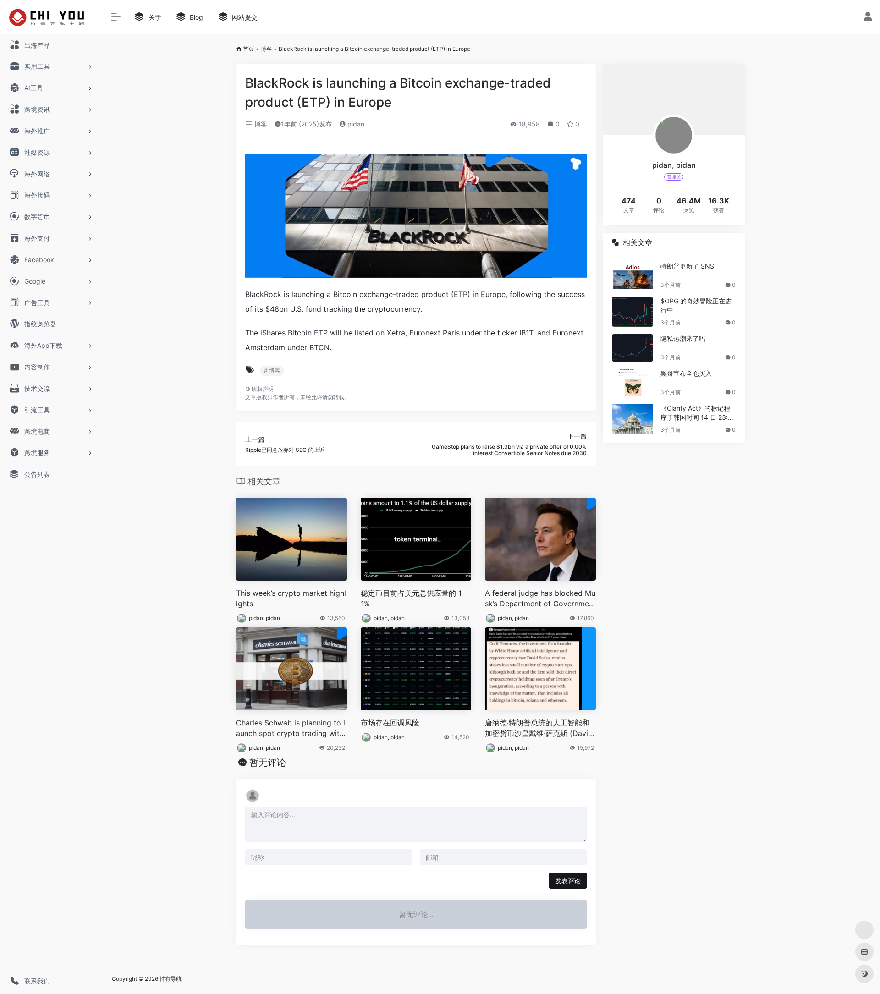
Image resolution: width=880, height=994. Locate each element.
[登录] (868, 17)
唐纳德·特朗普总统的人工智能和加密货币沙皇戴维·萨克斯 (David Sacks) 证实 (539, 728)
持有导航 (171, 978)
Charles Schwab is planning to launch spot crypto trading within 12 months (291, 728)
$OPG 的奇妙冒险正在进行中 (696, 305)
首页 (248, 48)
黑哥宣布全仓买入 (686, 373)
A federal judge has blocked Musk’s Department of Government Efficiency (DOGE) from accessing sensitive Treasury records (540, 598)
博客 (266, 48)
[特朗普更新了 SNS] (632, 275)
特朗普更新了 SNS (687, 266)
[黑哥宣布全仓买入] (632, 382)
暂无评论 (267, 762)
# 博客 (272, 370)
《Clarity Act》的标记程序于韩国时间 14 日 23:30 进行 (696, 413)
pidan (355, 124)
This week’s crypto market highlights (291, 598)
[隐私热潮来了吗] (632, 348)
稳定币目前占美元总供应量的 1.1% (412, 598)
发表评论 (568, 880)
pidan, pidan (264, 618)
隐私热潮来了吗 (682, 338)
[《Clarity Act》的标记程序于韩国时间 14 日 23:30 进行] (632, 419)
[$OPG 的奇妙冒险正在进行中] (632, 312)
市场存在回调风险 (390, 722)
